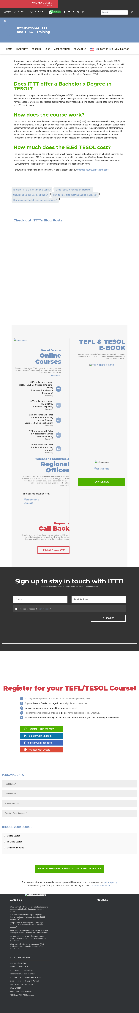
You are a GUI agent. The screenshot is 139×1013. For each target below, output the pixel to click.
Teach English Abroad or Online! (22, 974)
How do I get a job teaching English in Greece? (75, 195)
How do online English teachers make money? (35, 200)
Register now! (102, 481)
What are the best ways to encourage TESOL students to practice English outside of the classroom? (27, 946)
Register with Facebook (39, 742)
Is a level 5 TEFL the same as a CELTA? (32, 189)
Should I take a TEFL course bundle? (30, 195)
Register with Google (38, 749)
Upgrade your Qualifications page (93, 169)
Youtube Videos (20, 957)
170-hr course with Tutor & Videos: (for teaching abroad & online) (41, 435)
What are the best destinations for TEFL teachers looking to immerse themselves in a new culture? (29, 931)
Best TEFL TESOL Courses (20, 967)
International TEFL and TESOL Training (33, 30)
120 (58, 449)
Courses (36, 49)
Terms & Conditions (101, 885)
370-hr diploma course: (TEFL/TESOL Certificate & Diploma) (41, 405)
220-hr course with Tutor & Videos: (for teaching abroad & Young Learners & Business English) (39, 420)
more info (55, 376)
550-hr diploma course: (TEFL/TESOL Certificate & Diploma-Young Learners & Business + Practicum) (36, 389)
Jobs (47, 49)
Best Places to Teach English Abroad (24, 981)
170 (58, 435)
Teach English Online (18, 963)
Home (9, 49)
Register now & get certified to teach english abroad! (69, 868)
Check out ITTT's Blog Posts (38, 220)
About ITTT (22, 49)
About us (16, 900)
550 (58, 389)
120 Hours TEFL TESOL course (22, 995)
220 (58, 420)
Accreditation (62, 49)
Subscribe (108, 618)
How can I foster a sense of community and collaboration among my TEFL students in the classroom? (27, 938)
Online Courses (42, 2)
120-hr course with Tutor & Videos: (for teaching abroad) (41, 448)
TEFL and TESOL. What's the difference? (25, 977)
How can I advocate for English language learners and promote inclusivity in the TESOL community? (27, 917)
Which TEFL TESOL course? (21, 991)
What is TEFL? (15, 988)
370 (58, 405)
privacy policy (44, 609)
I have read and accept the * (34, 609)
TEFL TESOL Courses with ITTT (22, 970)
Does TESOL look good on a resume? (73, 189)
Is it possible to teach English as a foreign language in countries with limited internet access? (26, 925)
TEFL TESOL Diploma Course (21, 984)
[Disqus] (69, 276)
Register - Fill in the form (40, 728)
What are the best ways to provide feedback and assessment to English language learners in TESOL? (29, 909)
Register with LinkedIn (39, 735)
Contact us (80, 49)
